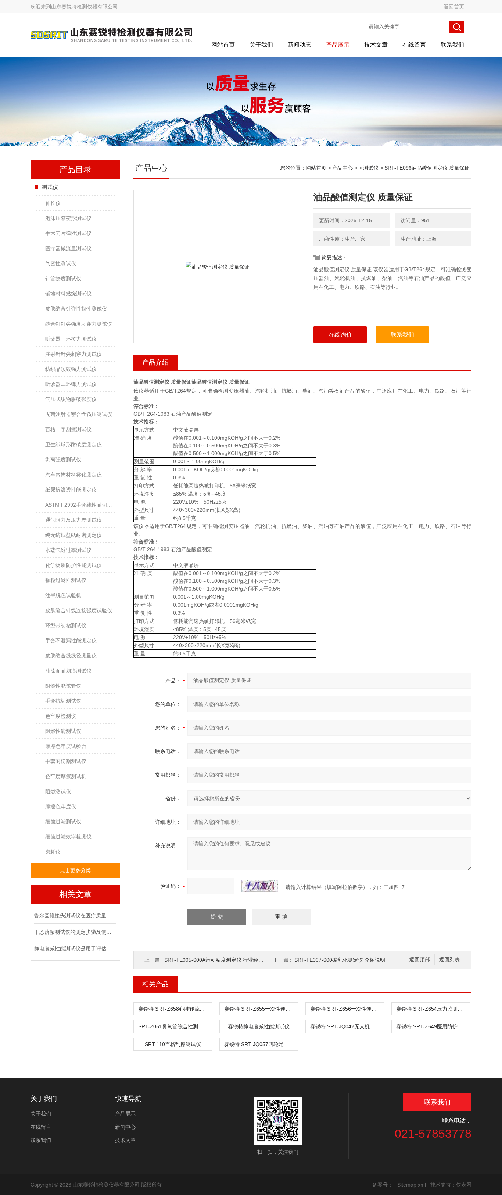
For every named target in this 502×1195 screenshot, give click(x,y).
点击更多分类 (75, 870)
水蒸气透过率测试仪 (68, 550)
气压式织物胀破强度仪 (71, 399)
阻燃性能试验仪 (63, 686)
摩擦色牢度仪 (60, 806)
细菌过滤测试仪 (63, 822)
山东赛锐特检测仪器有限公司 (84, 7)
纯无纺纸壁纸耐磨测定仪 (73, 535)
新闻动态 (299, 45)
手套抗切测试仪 (63, 701)
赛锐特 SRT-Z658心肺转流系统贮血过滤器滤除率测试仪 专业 (175, 1009)
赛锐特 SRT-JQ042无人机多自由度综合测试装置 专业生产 (347, 1026)
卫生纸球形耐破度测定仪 (73, 444)
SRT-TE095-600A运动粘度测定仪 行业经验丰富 (219, 960)
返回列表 (449, 959)
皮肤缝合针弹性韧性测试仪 (76, 309)
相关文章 (75, 894)
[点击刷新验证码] (259, 886)
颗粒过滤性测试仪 (65, 580)
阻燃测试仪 (58, 791)
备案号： (382, 1185)
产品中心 (342, 168)
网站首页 (223, 45)
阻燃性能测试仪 (63, 731)
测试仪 (50, 187)
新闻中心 (125, 1127)
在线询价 (340, 334)
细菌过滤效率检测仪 (68, 837)
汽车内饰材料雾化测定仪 (73, 475)
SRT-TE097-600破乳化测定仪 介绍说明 (339, 960)
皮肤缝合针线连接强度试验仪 (78, 610)
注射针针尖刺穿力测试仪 (73, 354)
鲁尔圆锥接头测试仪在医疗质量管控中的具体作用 (74, 915)
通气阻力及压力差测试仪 (73, 520)
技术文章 (376, 45)
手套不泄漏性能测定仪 (71, 640)
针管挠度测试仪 (63, 278)
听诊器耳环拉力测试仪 (71, 339)
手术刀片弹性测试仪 (68, 233)
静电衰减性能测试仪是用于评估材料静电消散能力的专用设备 (74, 948)
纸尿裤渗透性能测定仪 (71, 490)
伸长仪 (53, 203)
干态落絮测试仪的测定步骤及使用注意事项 (74, 932)
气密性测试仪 (60, 263)
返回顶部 (419, 959)
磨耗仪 (53, 852)
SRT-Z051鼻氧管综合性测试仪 (173, 1026)
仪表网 (463, 1185)
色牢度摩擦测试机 (65, 776)
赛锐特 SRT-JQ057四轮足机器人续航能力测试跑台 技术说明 (261, 1044)
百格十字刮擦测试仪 (68, 429)
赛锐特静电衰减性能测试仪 (259, 1026)
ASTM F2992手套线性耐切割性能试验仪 (80, 505)
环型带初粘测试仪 (65, 625)
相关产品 (155, 984)
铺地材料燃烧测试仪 (68, 294)
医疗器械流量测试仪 (68, 248)
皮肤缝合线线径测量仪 (71, 656)
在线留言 (414, 45)
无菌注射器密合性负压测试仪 (78, 414)
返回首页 (454, 7)
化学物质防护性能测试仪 (73, 565)
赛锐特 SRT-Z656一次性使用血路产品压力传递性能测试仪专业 (347, 1009)
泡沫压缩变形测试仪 (68, 218)
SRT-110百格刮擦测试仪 (173, 1044)
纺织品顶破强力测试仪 (71, 369)
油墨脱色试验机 (63, 595)
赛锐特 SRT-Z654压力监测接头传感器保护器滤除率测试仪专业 (433, 1009)
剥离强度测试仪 (63, 459)
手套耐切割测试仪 (65, 761)
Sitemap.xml (411, 1185)
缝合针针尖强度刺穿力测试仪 (78, 324)
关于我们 (261, 45)
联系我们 (452, 45)
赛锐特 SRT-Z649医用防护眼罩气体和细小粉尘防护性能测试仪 (433, 1026)
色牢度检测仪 (60, 716)
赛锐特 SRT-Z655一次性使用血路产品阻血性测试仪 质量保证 (261, 1009)
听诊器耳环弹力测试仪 (71, 384)
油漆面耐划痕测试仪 (68, 671)
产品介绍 (155, 362)
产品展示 (337, 45)
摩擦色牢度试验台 (65, 746)
